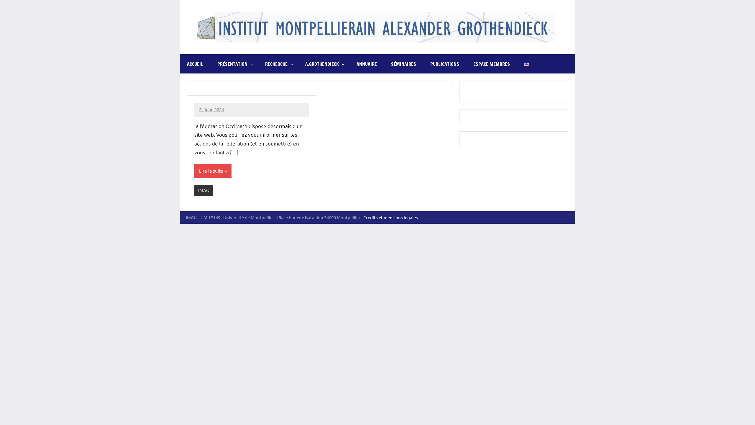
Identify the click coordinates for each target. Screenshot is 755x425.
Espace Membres (491, 64)
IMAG (203, 190)
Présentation (232, 64)
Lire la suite (211, 171)
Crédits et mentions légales (390, 217)
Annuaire (367, 64)
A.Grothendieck (322, 64)
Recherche (276, 64)
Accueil (195, 64)
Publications (444, 64)
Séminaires (403, 64)
